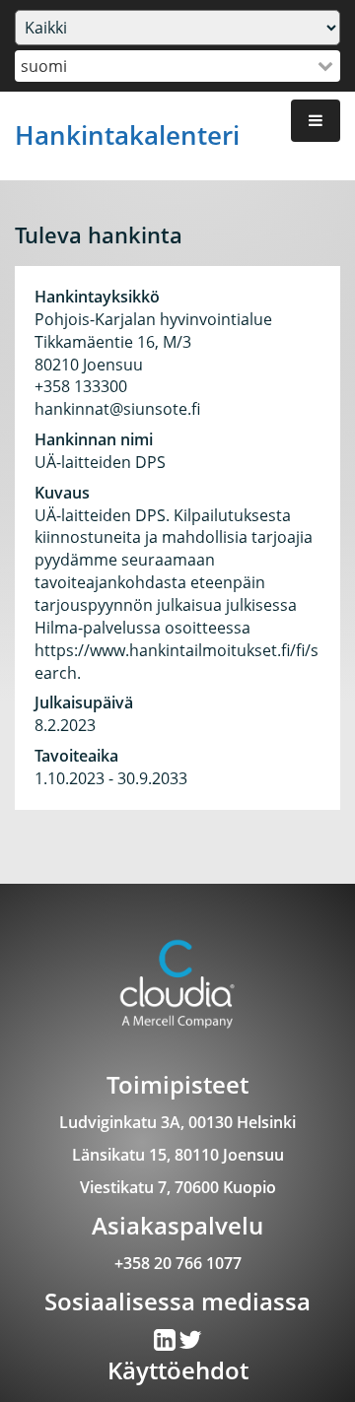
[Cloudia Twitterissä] (166, 1344)
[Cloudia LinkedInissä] (190, 1344)
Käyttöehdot (177, 1370)
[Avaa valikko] (315, 121)
